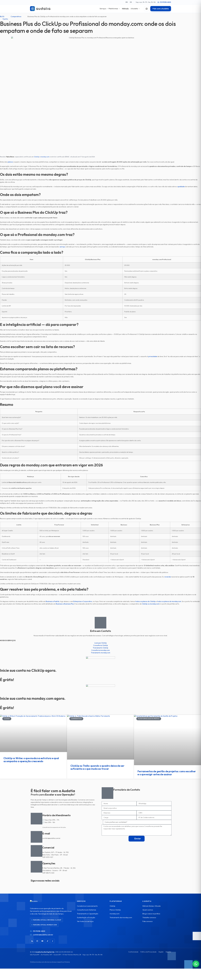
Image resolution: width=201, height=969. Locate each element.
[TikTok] (47, 941)
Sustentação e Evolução (86, 917)
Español (168, 952)
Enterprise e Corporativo (82, 601)
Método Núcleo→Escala (151, 906)
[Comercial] (36, 851)
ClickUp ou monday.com (150, 604)
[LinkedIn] (32, 941)
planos (10, 162)
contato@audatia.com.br (43, 935)
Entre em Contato (100, 631)
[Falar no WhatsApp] (146, 8)
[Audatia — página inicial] (40, 8)
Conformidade (133, 952)
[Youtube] (46, 885)
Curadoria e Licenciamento (87, 906)
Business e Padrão (52, 601)
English (161, 952)
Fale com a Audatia (161, 9)
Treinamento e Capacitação (87, 914)
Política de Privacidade (148, 952)
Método (125, 8)
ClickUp (36, 157)
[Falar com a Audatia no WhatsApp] (196, 964)
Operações (48, 863)
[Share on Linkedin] (100, 613)
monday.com (45, 157)
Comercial (48, 847)
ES (131, 2)
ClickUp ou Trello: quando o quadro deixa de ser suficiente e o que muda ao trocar (97, 767)
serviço (62, 247)
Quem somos (147, 910)
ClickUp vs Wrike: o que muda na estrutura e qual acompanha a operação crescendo (31, 760)
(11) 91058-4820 (165, 2)
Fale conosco (147, 921)
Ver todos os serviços (85, 921)
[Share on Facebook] (100, 608)
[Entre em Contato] (100, 622)
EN (127, 2)
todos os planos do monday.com (169, 601)
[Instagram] (34, 885)
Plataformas (113, 9)
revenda (168, 577)
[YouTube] (42, 941)
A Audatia (134, 9)
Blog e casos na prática (151, 914)
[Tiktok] (40, 885)
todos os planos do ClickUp (145, 601)
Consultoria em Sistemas (86, 910)
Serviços (103, 9)
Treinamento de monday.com (121, 917)
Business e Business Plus (65, 604)
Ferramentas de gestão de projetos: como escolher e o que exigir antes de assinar (166, 773)
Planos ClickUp (115, 910)
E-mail (46, 833)
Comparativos (16, 16)
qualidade (181, 186)
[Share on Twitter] (100, 611)
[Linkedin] (52, 885)
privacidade (152, 356)
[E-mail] (36, 837)
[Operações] (36, 867)
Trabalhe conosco (149, 917)
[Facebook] (52, 941)
